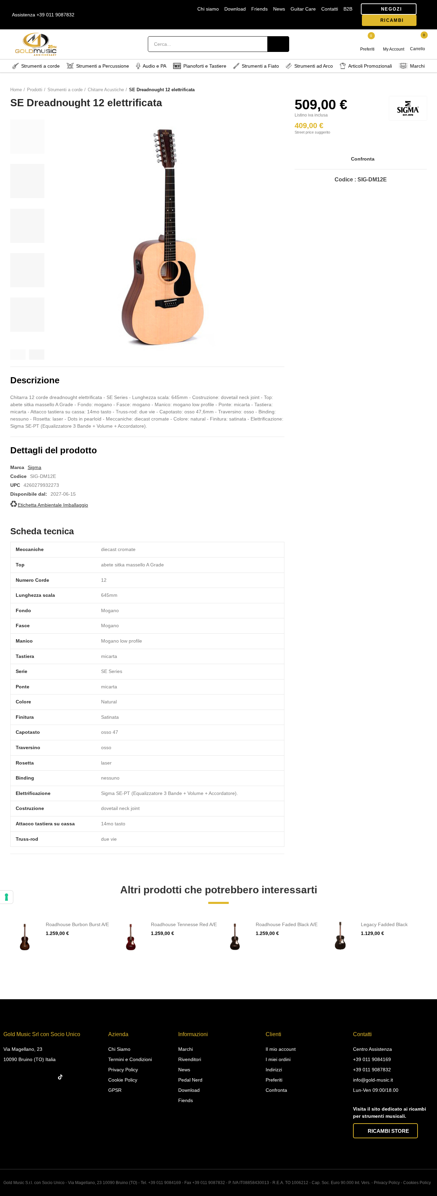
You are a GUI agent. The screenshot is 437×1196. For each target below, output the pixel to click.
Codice (18, 476)
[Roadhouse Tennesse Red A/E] (130, 936)
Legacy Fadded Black (384, 924)
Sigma (34, 467)
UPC (15, 485)
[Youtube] (49, 1077)
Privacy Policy (387, 1182)
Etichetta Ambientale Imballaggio (53, 505)
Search (278, 44)
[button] (389, 9)
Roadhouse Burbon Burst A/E (77, 924)
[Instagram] (22, 1077)
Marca (17, 467)
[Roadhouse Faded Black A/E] (235, 936)
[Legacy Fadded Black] (340, 936)
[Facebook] (9, 1077)
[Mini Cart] (418, 40)
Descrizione (34, 380)
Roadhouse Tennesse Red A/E (184, 924)
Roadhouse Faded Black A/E (287, 924)
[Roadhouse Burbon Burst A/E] (25, 936)
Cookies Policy (417, 1182)
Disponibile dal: (28, 494)
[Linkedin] (36, 1077)
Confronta (363, 159)
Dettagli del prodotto (53, 450)
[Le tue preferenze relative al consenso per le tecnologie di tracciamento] (6, 897)
